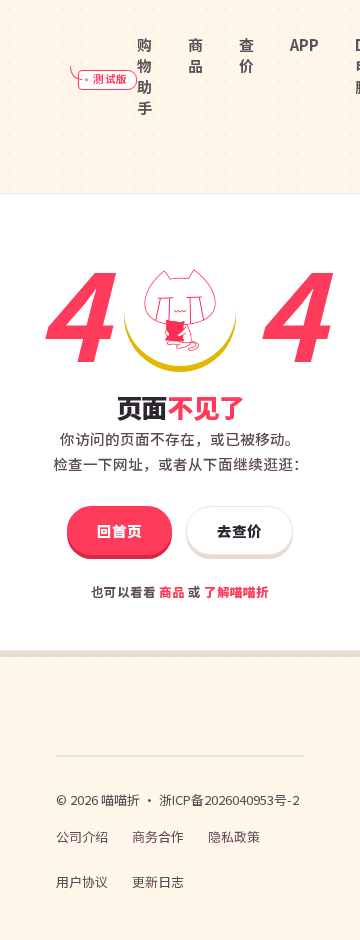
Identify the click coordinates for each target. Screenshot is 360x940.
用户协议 (82, 881)
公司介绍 (82, 836)
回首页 (119, 530)
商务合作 (158, 836)
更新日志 (158, 881)
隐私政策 (234, 836)
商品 (195, 55)
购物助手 (144, 76)
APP (304, 44)
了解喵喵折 (236, 591)
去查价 (239, 530)
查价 (246, 55)
